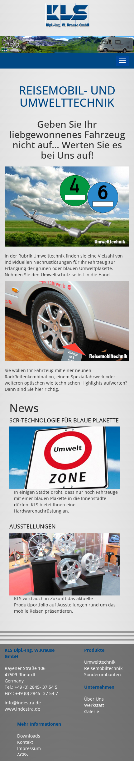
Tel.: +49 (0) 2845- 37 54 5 (31, 687)
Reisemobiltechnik (103, 668)
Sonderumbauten (102, 674)
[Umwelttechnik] (67, 206)
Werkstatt (94, 705)
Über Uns (94, 699)
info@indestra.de (23, 703)
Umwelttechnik (99, 662)
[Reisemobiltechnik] (67, 321)
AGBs (22, 755)
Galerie (91, 711)
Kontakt (25, 742)
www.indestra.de (22, 709)
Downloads (28, 736)
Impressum (29, 748)
